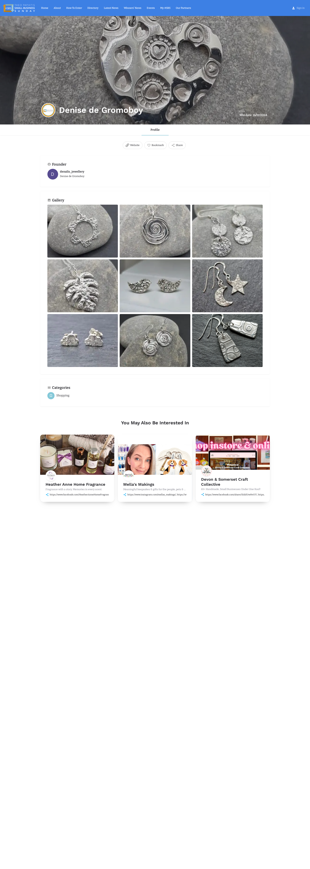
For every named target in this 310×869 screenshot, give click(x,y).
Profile (155, 129)
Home (44, 8)
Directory (92, 8)
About (57, 8)
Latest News (111, 8)
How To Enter (74, 8)
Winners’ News (132, 8)
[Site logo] (19, 7)
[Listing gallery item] (82, 231)
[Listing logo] (48, 110)
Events (151, 8)
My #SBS (165, 8)
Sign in (301, 8)
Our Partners (183, 8)
